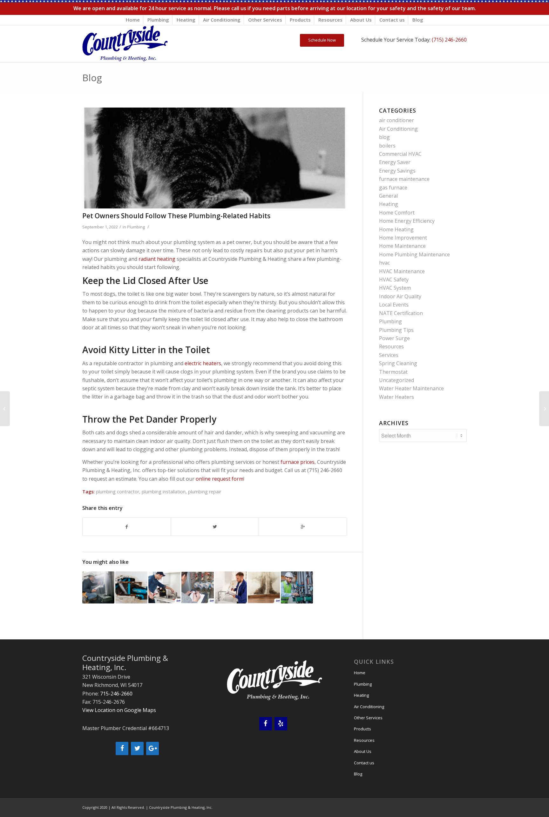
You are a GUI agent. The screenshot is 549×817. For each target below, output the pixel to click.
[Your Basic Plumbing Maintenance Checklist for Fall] (98, 587)
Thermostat (393, 371)
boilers (387, 145)
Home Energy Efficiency (407, 220)
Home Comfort (397, 212)
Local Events (394, 304)
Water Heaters (396, 396)
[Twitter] (137, 748)
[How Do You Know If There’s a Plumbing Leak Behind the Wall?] (264, 587)
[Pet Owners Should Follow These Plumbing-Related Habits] (214, 158)
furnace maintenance (404, 178)
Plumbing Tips (396, 329)
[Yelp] (280, 723)
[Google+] (152, 748)
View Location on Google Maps (119, 710)
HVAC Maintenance (402, 271)
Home (133, 19)
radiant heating (157, 258)
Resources (330, 19)
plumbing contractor (117, 492)
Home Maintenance (402, 245)
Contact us (392, 19)
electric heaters (203, 363)
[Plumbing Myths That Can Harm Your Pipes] (164, 587)
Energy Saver (394, 162)
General (388, 195)
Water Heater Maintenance (411, 388)
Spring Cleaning (398, 363)
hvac (384, 262)
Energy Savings (397, 170)
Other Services (265, 19)
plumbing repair (204, 492)
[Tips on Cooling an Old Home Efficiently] (5, 408)
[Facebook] (122, 748)
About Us (361, 19)
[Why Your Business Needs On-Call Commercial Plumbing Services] (297, 587)
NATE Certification (401, 313)
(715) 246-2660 (449, 39)
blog (384, 137)
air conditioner (396, 120)
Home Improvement (403, 237)
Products (300, 19)
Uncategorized (396, 380)
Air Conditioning (222, 19)
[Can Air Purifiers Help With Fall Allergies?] (544, 408)
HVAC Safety (394, 279)
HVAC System (395, 287)
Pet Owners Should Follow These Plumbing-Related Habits (176, 215)
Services (388, 355)
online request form (219, 478)
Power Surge (394, 338)
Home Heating (396, 229)
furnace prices (298, 461)
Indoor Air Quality (400, 296)
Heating (186, 19)
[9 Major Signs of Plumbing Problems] (231, 587)
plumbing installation (164, 492)
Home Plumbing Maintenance (414, 254)
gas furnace (393, 187)
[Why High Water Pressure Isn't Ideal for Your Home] (197, 587)
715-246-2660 (116, 693)
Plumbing (158, 19)
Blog (417, 19)
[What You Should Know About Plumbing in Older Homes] (131, 587)
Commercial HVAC (400, 153)
